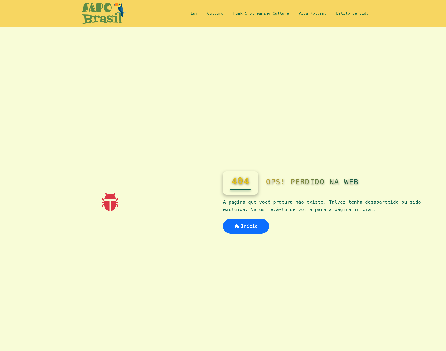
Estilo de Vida (352, 13)
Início (249, 226)
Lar (194, 13)
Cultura (215, 13)
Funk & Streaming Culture (261, 13)
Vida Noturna (313, 13)
